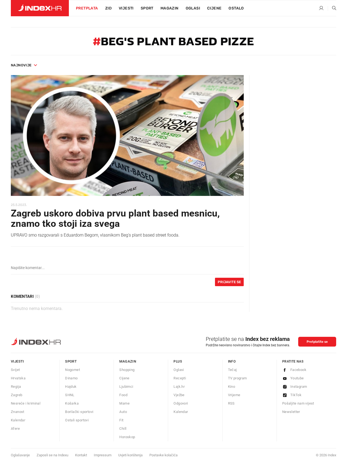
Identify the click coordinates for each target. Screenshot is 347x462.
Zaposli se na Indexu (52, 455)
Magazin (127, 361)
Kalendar (18, 420)
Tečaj (232, 370)
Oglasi (193, 8)
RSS (231, 403)
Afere (15, 429)
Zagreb (16, 395)
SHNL (70, 395)
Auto (123, 412)
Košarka (72, 403)
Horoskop (127, 437)
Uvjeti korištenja (130, 455)
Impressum (102, 455)
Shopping (126, 370)
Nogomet (72, 370)
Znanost (17, 412)
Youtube (297, 378)
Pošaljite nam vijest (298, 403)
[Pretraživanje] (332, 8)
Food (123, 395)
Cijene (214, 8)
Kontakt (81, 455)
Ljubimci (126, 387)
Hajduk (70, 387)
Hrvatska (18, 378)
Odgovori (181, 403)
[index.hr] (40, 8)
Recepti (180, 378)
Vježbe (179, 395)
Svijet (15, 370)
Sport (147, 8)
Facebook (298, 370)
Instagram (298, 387)
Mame (124, 403)
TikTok (295, 395)
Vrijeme (234, 395)
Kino (231, 387)
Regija (16, 387)
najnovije (21, 65)
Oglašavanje (20, 455)
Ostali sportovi (77, 420)
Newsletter (291, 412)
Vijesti (126, 8)
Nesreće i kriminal (25, 403)
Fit (121, 420)
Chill (122, 429)
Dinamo (71, 378)
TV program (237, 378)
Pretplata (87, 8)
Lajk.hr (179, 387)
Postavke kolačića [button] (163, 455)
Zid (108, 8)
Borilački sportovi (79, 412)
